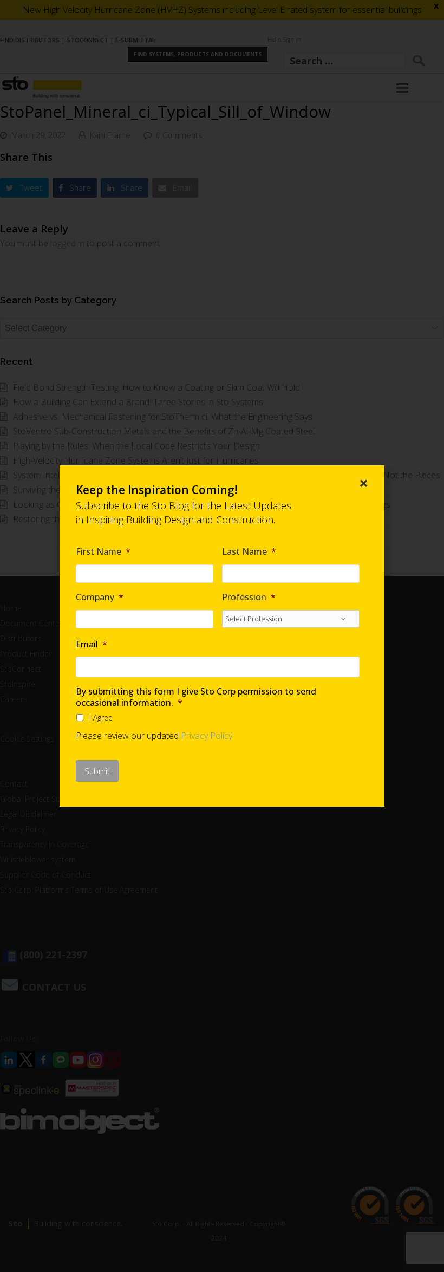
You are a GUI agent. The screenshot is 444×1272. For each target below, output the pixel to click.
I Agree (101, 717)
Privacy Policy (206, 736)
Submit (97, 770)
